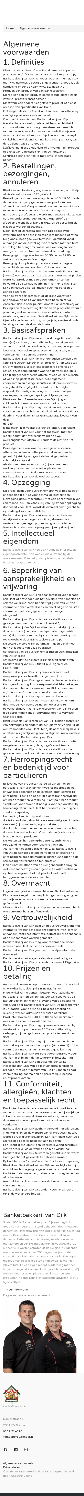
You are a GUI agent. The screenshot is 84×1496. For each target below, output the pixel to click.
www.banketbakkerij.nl (22, 988)
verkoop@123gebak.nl (18, 1436)
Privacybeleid (12, 1467)
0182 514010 (12, 1431)
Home (10, 28)
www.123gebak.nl (39, 194)
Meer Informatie (17, 1289)
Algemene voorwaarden (35, 28)
